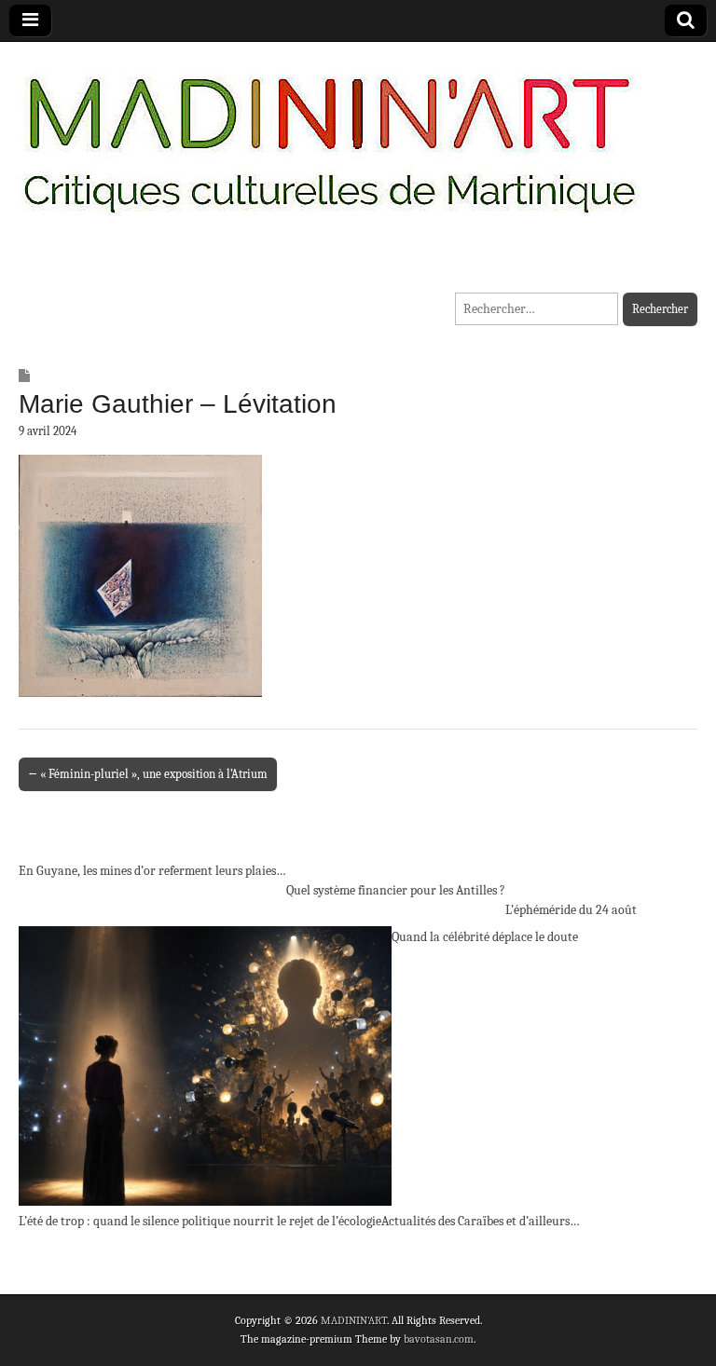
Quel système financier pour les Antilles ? (395, 890)
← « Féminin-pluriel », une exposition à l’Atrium (148, 774)
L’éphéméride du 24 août (571, 910)
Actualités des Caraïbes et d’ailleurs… (480, 1221)
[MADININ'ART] (329, 133)
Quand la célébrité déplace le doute (485, 937)
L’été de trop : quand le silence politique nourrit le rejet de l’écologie (200, 1221)
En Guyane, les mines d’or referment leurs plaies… (152, 871)
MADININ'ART (354, 1320)
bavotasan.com (439, 1339)
